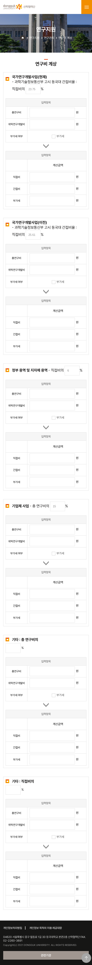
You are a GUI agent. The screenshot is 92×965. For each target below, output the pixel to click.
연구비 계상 (65, 38)
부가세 (60, 136)
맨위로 (86, 958)
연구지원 (34, 38)
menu (87, 7)
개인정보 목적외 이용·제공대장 (45, 928)
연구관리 (49, 38)
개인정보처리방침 (12, 928)
